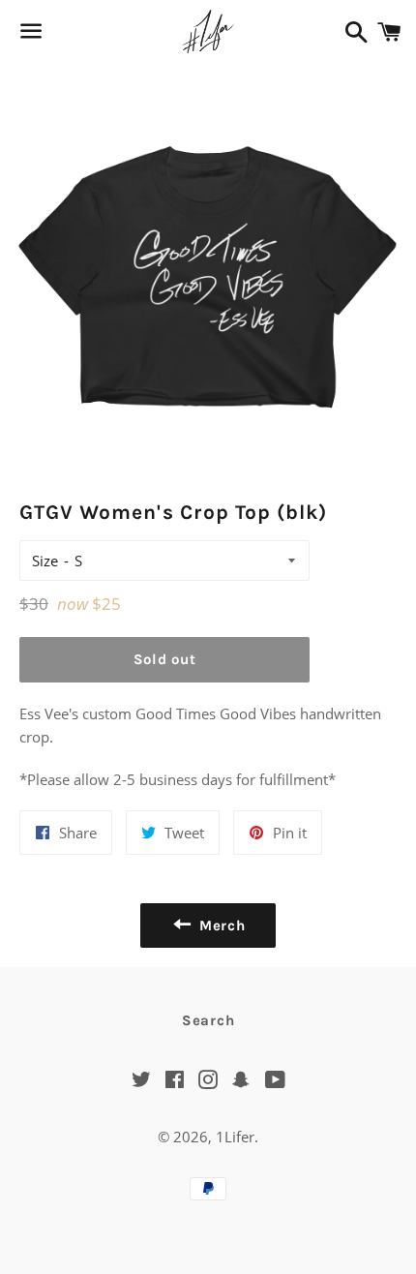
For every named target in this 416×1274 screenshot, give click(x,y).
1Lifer (235, 1136)
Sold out (165, 659)
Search (208, 1020)
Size (45, 560)
